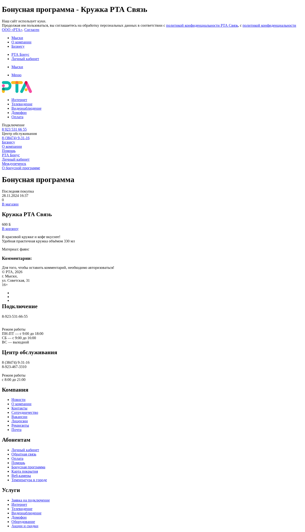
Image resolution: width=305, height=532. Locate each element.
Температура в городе (29, 480)
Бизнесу (18, 46)
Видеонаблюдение (26, 108)
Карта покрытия (24, 471)
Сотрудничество (24, 412)
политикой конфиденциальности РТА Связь (202, 25)
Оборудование (23, 522)
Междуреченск (14, 164)
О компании (21, 42)
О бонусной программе (21, 168)
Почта (16, 430)
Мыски (17, 38)
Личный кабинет (25, 59)
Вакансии (19, 417)
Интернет (19, 100)
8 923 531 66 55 (14, 129)
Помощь (8, 151)
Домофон (19, 113)
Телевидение (21, 104)
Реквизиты (20, 425)
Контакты (19, 408)
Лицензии (19, 421)
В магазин (10, 204)
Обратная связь (23, 454)
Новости (18, 400)
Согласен (31, 30)
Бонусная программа (28, 467)
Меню (16, 75)
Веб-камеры (21, 476)
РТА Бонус (20, 54)
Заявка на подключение (30, 500)
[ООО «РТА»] (17, 92)
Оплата (17, 117)
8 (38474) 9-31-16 (16, 138)
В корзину (10, 229)
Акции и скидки (24, 526)
